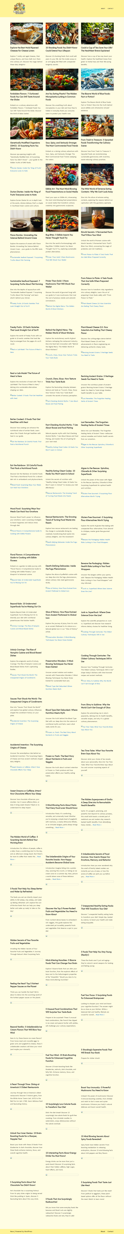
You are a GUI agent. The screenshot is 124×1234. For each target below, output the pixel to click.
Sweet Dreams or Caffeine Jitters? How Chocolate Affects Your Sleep (25, 792)
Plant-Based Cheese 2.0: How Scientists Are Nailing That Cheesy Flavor (96, 330)
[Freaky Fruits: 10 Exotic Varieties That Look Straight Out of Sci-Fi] (26, 313)
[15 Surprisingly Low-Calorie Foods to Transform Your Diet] (62, 1090)
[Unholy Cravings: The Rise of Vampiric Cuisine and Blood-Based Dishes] (26, 635)
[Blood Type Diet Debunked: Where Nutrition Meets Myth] (62, 696)
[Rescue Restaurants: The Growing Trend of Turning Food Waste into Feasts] (62, 503)
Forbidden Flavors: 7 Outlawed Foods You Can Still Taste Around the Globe (25, 96)
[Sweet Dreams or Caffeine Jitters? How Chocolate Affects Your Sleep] (26, 777)
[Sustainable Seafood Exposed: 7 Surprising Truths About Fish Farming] (26, 267)
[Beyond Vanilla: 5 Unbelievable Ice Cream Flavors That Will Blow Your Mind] (26, 1013)
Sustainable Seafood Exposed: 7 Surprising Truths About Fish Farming (26, 282)
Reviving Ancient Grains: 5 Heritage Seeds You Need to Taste (97, 378)
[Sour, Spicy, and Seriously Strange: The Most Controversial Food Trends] (62, 128)
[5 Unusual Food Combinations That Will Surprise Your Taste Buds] (62, 995)
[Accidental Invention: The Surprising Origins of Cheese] (26, 730)
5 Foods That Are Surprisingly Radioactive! (59, 1200)
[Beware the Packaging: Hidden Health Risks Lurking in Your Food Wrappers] (97, 549)
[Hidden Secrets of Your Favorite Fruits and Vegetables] (26, 926)
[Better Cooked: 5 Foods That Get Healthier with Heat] (26, 405)
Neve (12, 1231)
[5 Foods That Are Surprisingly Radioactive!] (62, 1185)
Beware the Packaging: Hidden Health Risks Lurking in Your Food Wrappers (95, 566)
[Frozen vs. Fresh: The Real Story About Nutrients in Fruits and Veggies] (62, 742)
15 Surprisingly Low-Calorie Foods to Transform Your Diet (61, 1105)
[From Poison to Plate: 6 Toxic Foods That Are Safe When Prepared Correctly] (97, 264)
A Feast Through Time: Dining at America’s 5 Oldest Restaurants (24, 1086)
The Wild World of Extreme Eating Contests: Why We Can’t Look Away (97, 190)
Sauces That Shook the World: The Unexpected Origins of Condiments (26, 700)
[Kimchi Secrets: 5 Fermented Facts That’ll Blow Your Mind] (97, 218)
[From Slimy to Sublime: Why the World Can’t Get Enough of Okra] (97, 690)
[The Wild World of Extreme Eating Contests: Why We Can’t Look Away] (97, 175)
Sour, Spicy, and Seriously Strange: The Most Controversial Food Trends (62, 144)
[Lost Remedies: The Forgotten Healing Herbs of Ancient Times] (97, 408)
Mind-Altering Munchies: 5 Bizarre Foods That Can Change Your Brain (61, 962)
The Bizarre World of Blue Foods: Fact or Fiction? (95, 95)
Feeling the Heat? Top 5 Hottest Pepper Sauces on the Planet (24, 985)
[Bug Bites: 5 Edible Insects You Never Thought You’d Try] (62, 221)
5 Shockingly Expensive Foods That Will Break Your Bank (96, 1051)
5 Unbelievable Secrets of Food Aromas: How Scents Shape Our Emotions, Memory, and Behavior (96, 856)
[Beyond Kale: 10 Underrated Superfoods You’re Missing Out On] (26, 589)
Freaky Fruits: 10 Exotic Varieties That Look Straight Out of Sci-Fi (24, 329)
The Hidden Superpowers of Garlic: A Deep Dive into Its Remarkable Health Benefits (97, 802)
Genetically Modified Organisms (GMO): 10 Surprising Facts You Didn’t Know (25, 145)
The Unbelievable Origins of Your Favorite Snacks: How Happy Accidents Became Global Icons (60, 859)
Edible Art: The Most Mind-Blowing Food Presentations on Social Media (62, 190)
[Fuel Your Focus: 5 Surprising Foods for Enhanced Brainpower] (97, 981)
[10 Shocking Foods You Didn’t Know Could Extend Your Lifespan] (62, 33)
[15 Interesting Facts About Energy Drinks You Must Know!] (62, 1139)
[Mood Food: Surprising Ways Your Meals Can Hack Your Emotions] (26, 494)
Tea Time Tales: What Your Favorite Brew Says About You (97, 752)
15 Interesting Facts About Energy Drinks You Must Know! (61, 1154)
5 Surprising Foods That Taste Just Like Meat (96, 1184)
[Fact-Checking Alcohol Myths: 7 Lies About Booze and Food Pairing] (62, 411)
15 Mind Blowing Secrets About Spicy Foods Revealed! (95, 1138)
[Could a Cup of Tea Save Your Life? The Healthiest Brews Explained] (97, 33)
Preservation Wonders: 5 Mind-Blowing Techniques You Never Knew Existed (60, 663)
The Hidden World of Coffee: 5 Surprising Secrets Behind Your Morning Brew (24, 839)
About (103, 8)
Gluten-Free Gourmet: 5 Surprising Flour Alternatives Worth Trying (97, 519)
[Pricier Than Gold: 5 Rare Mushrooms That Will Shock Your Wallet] (62, 267)
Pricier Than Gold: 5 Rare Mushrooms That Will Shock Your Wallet (60, 283)
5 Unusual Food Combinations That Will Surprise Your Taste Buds (61, 1010)
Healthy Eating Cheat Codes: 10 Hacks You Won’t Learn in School (60, 472)
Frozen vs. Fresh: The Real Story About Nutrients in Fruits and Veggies (60, 758)
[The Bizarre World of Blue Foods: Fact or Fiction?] (97, 79)
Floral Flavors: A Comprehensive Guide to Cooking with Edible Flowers (24, 557)
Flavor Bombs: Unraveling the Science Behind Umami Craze (23, 236)
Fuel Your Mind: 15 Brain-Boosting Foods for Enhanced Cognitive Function (61, 1057)
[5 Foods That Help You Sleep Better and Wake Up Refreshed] (26, 874)
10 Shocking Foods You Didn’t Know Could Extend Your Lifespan (61, 49)
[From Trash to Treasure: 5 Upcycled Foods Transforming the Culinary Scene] (97, 126)
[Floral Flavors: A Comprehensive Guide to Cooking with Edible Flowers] (26, 540)
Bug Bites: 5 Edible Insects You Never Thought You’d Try (59, 236)
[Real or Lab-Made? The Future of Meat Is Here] (26, 359)
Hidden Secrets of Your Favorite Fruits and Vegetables (24, 942)
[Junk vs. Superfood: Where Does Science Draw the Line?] (97, 598)
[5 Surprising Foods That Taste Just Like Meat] (97, 1168)
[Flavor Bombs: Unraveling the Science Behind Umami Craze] (26, 221)
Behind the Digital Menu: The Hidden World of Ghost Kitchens (60, 331)
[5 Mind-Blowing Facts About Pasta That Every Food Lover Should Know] (62, 791)
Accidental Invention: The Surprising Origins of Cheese (26, 746)
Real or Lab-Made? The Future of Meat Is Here (25, 375)
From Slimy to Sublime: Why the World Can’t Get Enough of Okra (95, 706)
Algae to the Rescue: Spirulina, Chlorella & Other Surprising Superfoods (95, 471)
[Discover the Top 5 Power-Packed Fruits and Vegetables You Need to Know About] (62, 894)
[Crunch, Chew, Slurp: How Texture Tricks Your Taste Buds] (62, 364)
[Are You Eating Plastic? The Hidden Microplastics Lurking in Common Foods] (62, 79)
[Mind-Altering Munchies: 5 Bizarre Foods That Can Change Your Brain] (62, 946)
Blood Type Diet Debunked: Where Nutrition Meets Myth (61, 711)
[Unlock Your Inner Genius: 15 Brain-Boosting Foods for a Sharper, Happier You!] (26, 1119)
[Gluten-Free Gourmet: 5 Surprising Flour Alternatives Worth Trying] (97, 503)
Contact (110, 8)
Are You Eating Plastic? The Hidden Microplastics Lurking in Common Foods (61, 96)
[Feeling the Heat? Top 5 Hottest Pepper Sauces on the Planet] (26, 969)
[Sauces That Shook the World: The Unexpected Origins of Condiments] (26, 684)
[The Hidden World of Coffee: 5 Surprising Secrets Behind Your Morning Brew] (26, 823)
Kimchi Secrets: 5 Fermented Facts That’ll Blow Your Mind (96, 233)
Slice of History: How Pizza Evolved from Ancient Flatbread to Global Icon (61, 614)
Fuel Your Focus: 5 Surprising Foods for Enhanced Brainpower (96, 997)
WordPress (28, 1231)
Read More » (97, 825)
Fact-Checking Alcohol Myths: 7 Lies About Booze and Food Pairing (62, 426)
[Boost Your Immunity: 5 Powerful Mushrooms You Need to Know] (97, 1073)
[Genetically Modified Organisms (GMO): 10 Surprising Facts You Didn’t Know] (26, 128)
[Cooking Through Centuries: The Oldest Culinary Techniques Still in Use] (97, 641)
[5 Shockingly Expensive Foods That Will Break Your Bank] (97, 1032)
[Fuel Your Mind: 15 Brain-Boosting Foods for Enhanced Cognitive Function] (62, 1041)
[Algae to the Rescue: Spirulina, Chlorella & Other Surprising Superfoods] (97, 454)
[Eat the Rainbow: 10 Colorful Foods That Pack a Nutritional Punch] (26, 451)
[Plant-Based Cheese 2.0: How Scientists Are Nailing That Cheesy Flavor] (97, 313)
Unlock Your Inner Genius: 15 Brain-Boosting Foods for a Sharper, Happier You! (26, 1136)
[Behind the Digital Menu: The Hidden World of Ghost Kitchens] (62, 316)
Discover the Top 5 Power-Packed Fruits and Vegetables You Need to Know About (61, 911)
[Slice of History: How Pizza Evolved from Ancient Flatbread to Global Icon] (62, 598)
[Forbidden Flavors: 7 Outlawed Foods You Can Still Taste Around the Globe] (26, 79)
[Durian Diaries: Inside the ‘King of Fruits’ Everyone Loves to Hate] (26, 177)
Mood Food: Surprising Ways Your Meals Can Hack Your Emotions (25, 510)
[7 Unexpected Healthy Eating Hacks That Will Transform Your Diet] (97, 892)
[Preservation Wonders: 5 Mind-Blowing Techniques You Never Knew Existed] (62, 647)
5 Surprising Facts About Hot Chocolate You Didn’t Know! (23, 1184)
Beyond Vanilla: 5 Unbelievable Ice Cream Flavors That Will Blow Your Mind (26, 1029)
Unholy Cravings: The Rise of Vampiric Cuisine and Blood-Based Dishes (25, 652)
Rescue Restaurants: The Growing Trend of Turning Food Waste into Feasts (61, 519)
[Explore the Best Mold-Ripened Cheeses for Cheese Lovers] (26, 33)
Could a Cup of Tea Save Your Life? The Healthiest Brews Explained (96, 49)
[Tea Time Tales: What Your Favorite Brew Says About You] (97, 736)
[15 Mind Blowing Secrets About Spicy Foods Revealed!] (97, 1122)
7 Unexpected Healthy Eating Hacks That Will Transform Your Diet (97, 907)
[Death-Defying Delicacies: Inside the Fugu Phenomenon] (62, 552)
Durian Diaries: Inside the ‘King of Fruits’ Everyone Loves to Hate (25, 193)
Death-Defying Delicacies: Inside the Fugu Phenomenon (61, 567)
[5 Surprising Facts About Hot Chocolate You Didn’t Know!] (26, 1168)
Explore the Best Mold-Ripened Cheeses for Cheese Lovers (24, 49)
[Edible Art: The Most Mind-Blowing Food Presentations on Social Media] (62, 175)
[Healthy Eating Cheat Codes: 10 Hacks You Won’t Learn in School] (62, 457)
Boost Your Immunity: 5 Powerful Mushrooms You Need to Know (96, 1089)
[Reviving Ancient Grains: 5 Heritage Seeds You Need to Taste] (97, 362)
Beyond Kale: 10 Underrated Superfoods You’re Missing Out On (25, 605)
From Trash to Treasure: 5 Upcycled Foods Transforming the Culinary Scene (97, 142)
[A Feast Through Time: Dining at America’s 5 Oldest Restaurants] (26, 1067)
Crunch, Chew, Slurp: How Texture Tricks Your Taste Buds (61, 380)
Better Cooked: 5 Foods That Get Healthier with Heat (25, 421)
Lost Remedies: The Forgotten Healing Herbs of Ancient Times (95, 424)
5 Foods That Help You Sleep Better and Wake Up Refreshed (26, 890)
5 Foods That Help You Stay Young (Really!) (96, 953)
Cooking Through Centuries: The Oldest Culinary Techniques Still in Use (96, 658)
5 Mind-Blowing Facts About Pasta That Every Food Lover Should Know (61, 806)
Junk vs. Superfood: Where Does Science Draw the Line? (95, 614)
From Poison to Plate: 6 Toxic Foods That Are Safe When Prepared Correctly (96, 281)
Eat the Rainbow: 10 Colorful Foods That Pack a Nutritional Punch (26, 467)
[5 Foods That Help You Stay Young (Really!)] (97, 938)
